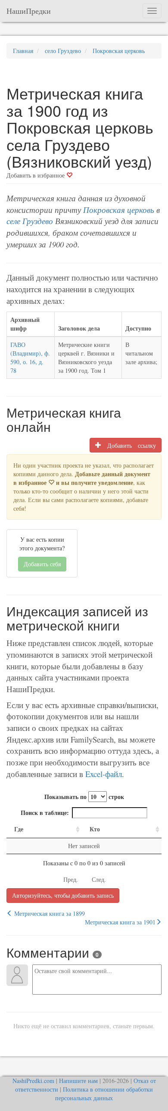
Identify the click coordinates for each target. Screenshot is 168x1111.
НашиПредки (28, 11)
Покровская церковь (118, 209)
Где (18, 828)
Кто (95, 828)
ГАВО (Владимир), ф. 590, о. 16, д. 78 (30, 357)
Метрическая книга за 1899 (48, 913)
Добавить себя (42, 564)
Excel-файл (103, 773)
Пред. (70, 879)
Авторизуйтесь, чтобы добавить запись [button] (63, 895)
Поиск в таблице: (45, 812)
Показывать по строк (84, 796)
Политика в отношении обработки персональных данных (104, 1093)
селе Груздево (29, 220)
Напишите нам (78, 1081)
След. (99, 879)
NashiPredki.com (33, 1081)
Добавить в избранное (36, 175)
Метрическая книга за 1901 (120, 922)
